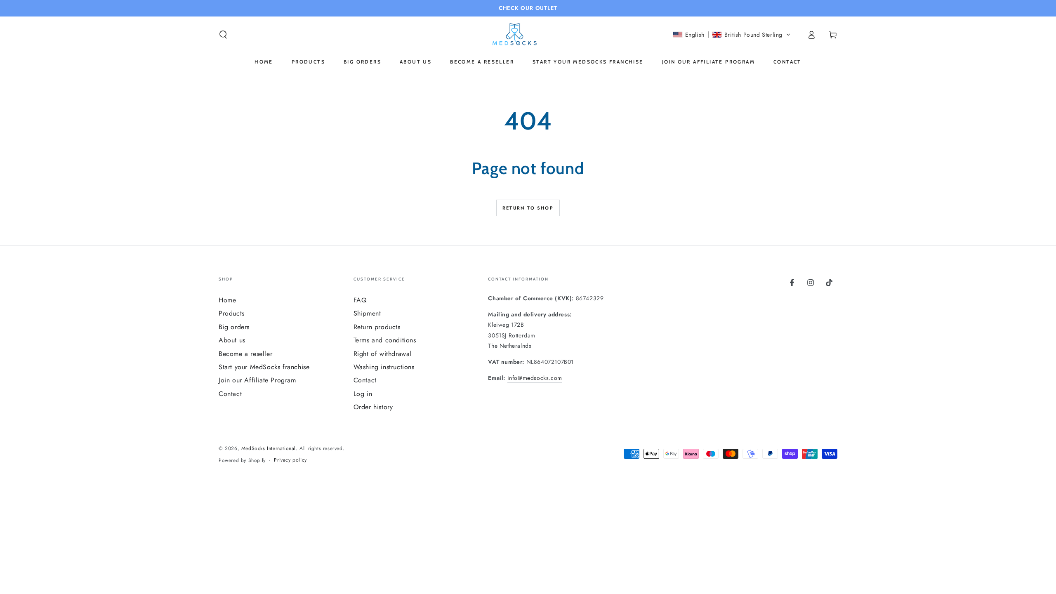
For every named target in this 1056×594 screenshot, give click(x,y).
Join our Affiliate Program (257, 380)
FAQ (360, 300)
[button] (223, 35)
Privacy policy (290, 460)
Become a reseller (245, 353)
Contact (230, 393)
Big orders (234, 327)
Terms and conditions (385, 340)
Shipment (367, 313)
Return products (377, 327)
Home (227, 300)
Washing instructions (384, 367)
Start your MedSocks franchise (264, 367)
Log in (363, 393)
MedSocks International (268, 448)
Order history (373, 407)
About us (232, 340)
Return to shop (528, 208)
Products (232, 313)
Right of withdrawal (383, 353)
